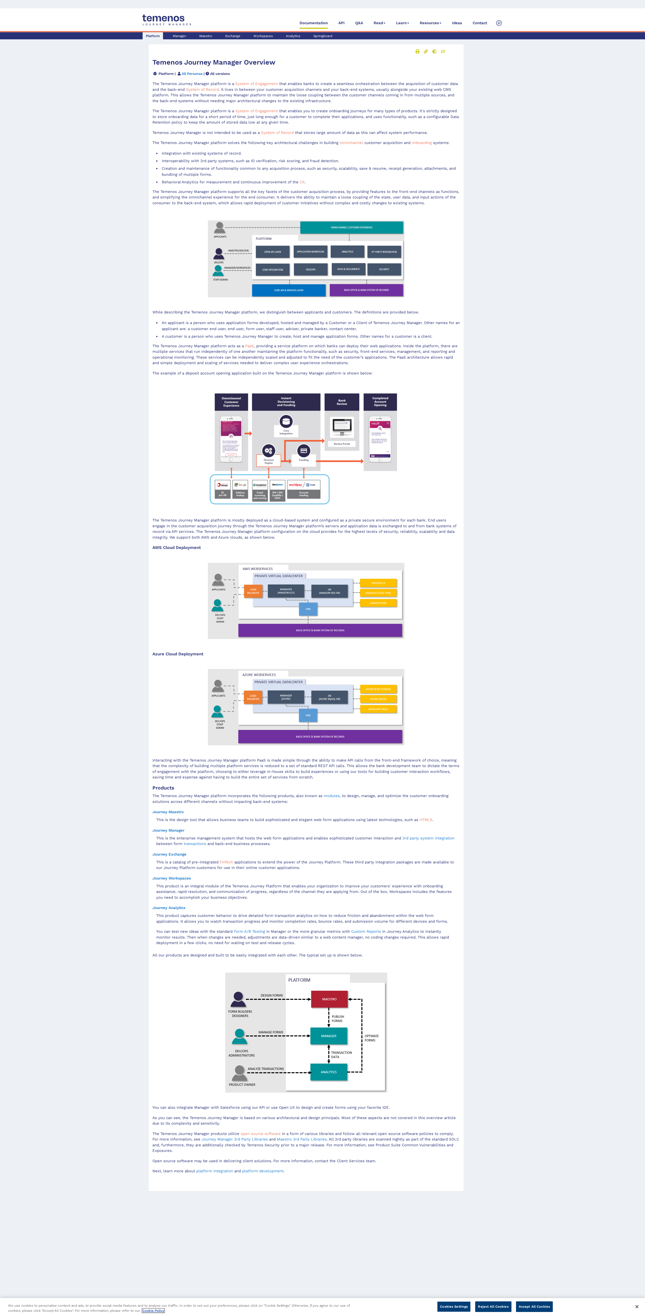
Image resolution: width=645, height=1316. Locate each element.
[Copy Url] (426, 51)
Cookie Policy (153, 1310)
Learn (401, 23)
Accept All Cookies (534, 1306)
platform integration (214, 1171)
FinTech (226, 862)
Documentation (314, 23)
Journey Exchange (169, 854)
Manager (179, 36)
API (341, 23)
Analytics (293, 36)
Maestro (205, 36)
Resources (429, 23)
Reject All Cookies (493, 1306)
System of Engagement (256, 83)
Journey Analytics (168, 907)
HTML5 (426, 819)
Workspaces (263, 36)
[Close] (636, 1306)
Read (378, 23)
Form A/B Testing (249, 931)
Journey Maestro (168, 812)
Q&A (359, 23)
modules (332, 796)
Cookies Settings (454, 1306)
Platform (153, 36)
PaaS (249, 346)
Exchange (232, 36)
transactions (195, 843)
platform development (262, 1171)
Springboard (322, 36)
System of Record (277, 132)
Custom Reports (366, 931)
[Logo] (166, 20)
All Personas (192, 74)
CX (302, 182)
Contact (480, 23)
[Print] (417, 51)
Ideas (457, 23)
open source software (261, 1133)
